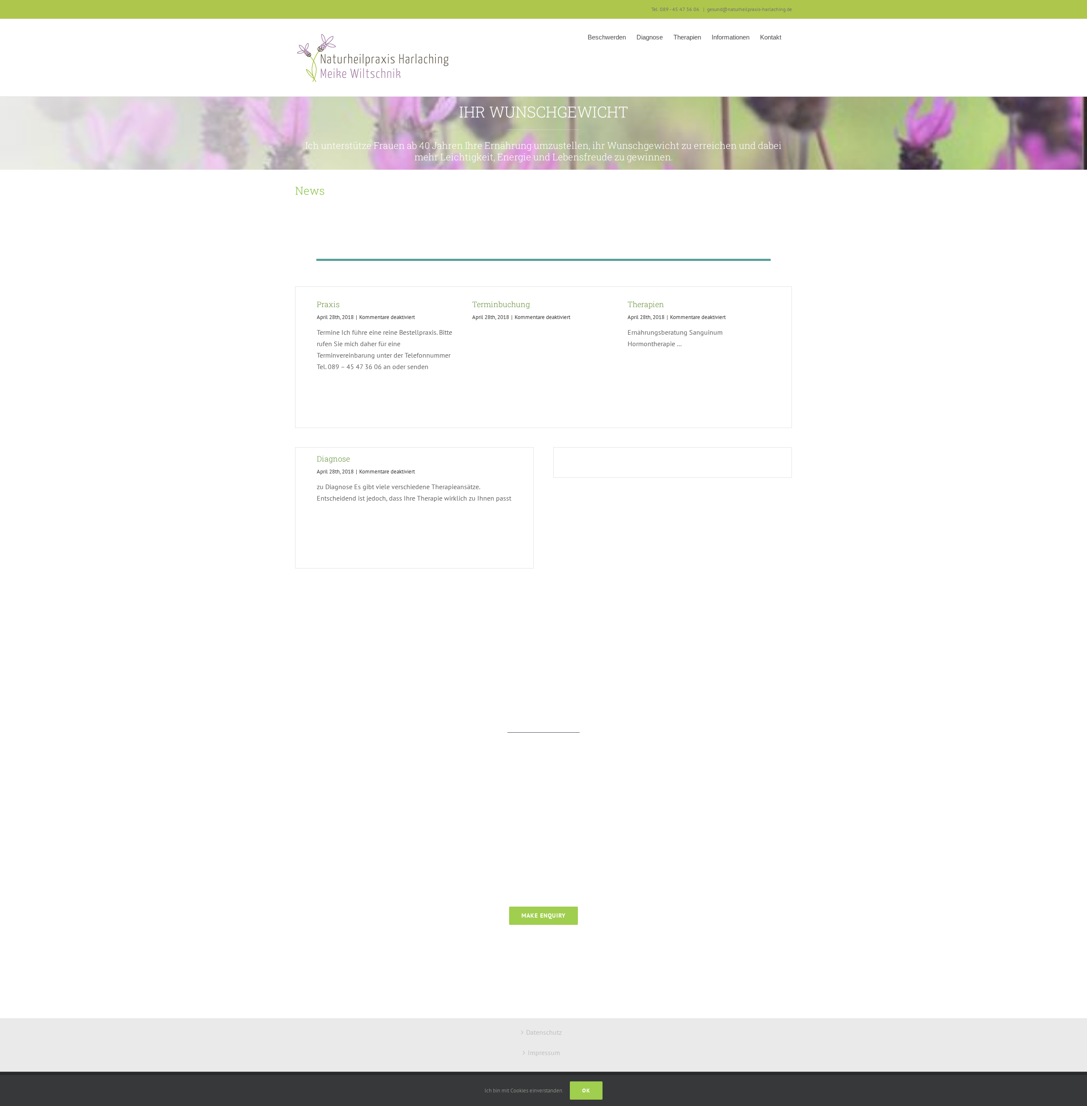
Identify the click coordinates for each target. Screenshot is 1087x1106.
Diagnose (333, 459)
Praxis (328, 304)
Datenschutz (544, 1032)
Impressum (544, 1052)
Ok (586, 1090)
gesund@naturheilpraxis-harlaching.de (749, 9)
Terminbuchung (501, 304)
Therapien (646, 304)
